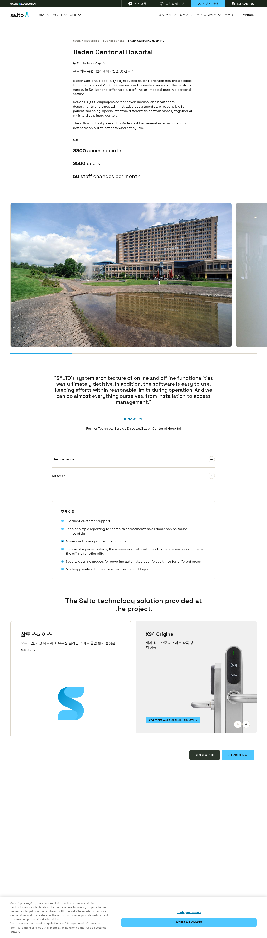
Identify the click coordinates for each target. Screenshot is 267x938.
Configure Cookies (189, 912)
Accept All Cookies (188, 922)
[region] (133, 917)
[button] (238, 724)
